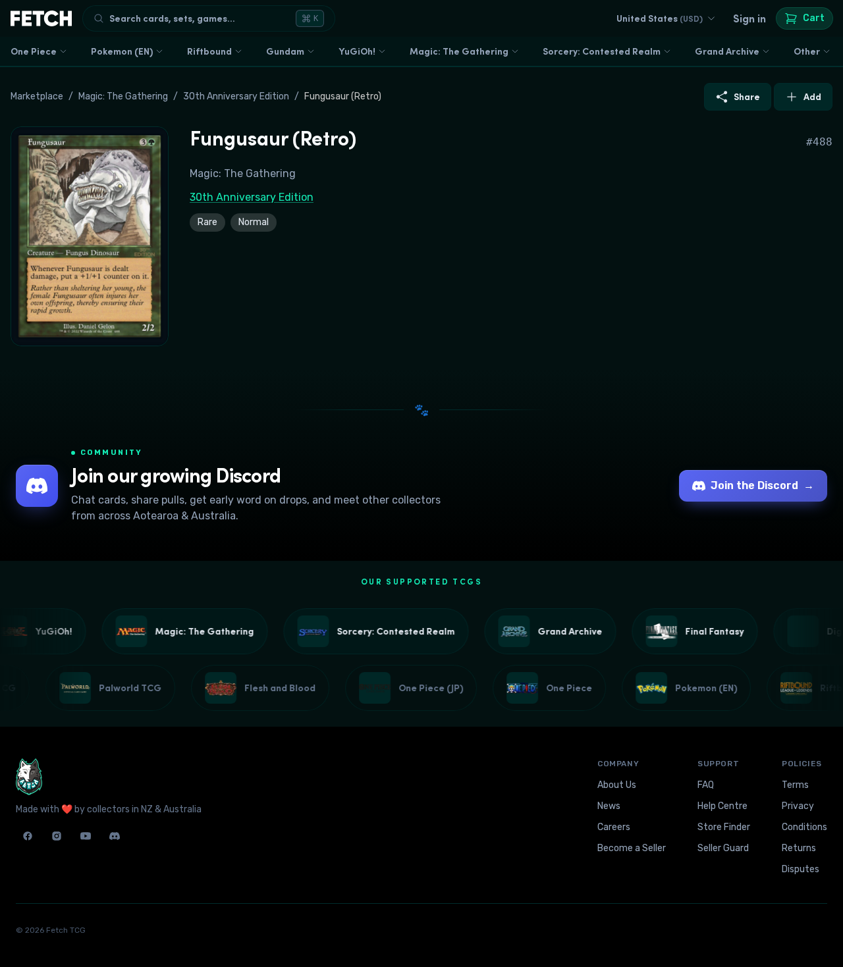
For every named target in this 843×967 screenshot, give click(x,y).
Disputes (800, 869)
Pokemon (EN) (122, 51)
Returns (799, 848)
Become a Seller (631, 848)
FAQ (705, 785)
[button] (90, 236)
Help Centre (722, 806)
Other (807, 51)
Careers (613, 827)
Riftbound (209, 51)
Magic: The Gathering (459, 51)
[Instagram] (56, 836)
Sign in (749, 18)
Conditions (804, 827)
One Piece (34, 51)
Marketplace (37, 96)
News (608, 806)
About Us (616, 785)
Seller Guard (723, 848)
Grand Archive (727, 51)
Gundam (285, 51)
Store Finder (723, 827)
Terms (795, 785)
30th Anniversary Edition (236, 96)
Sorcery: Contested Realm (602, 51)
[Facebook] (28, 836)
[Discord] (114, 836)
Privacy (798, 806)
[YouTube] (85, 836)
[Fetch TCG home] (41, 18)
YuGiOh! (357, 51)
